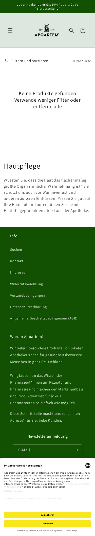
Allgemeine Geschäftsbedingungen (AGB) (43, 318)
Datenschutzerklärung (28, 307)
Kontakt (16, 261)
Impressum (19, 272)
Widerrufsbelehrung (26, 284)
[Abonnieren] (76, 450)
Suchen (16, 249)
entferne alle (47, 106)
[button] (10, 30)
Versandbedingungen (27, 295)
